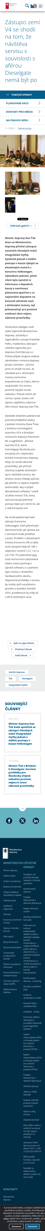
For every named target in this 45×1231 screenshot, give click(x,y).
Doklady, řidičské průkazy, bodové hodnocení (30, 1103)
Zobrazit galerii (21, 225)
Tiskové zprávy (21, 94)
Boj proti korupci (10, 942)
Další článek (21, 655)
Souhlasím (32, 1226)
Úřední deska (9, 875)
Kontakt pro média (19, 111)
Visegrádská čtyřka (18, 685)
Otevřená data (9, 900)
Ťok (10, 678)
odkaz (6, 1218)
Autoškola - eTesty (31, 1011)
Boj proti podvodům (12, 947)
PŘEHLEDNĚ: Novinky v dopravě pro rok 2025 (31, 1159)
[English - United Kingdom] (33, 7)
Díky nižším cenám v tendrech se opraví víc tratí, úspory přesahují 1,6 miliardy (32, 1131)
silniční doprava (17, 672)
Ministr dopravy (10, 870)
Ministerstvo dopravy (11, 6)
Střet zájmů (8, 936)
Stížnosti (7, 914)
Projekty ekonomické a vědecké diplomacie (32, 900)
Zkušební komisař (31, 1119)
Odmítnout (16, 1226)
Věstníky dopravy (30, 1086)
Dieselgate (27, 678)
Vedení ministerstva (12, 881)
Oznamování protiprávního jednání (9, 955)
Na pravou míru (17, 120)
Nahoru (22, 809)
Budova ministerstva (12, 886)
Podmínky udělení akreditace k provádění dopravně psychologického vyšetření (32, 1023)
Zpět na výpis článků (24, 643)
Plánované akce (17, 103)
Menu (40, 6)
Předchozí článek (23, 649)
